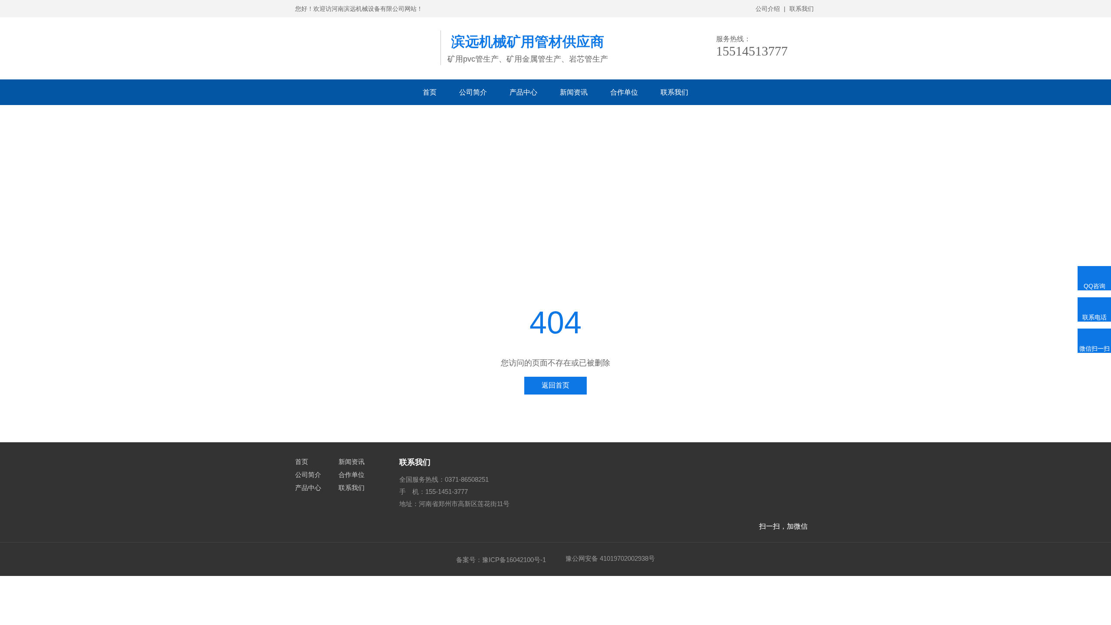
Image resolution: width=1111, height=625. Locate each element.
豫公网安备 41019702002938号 (610, 558)
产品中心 (523, 92)
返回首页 (555, 385)
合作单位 (624, 92)
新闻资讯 (574, 92)
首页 (430, 92)
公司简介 (473, 92)
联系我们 (801, 8)
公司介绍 (768, 8)
